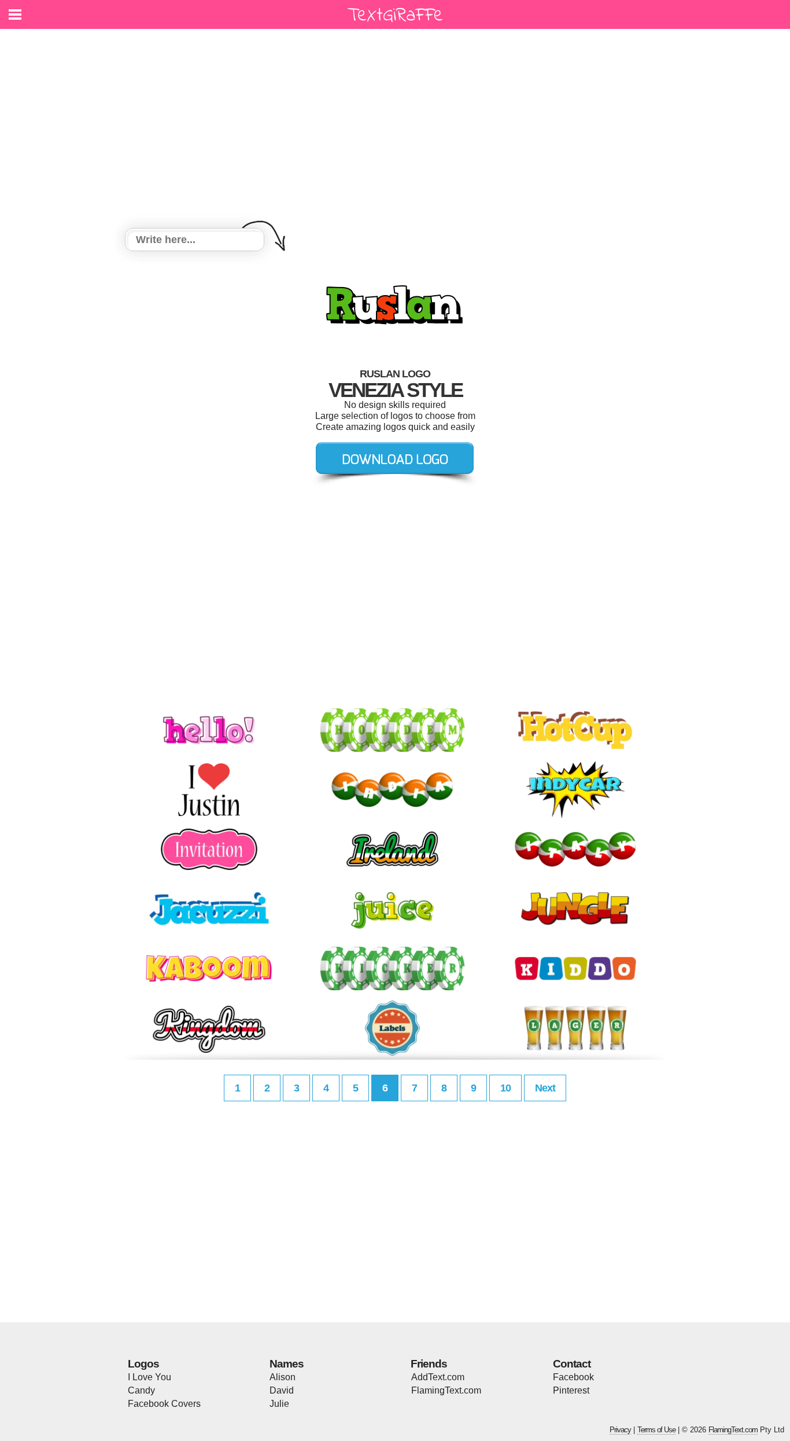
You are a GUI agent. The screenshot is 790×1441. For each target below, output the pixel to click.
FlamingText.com (446, 1390)
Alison (283, 1377)
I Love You (149, 1377)
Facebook (573, 1377)
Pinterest (571, 1390)
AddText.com (437, 1377)
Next (545, 1088)
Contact (571, 1364)
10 (505, 1088)
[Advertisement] (395, 130)
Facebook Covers (164, 1404)
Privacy (620, 1429)
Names (287, 1364)
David (282, 1390)
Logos (143, 1364)
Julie (279, 1404)
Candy (141, 1390)
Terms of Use (656, 1429)
